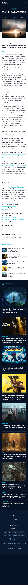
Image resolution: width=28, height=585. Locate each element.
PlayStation (21, 535)
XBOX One (21, 237)
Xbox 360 (15, 535)
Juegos (14, 522)
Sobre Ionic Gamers (8, 546)
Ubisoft (14, 532)
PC (12, 237)
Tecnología (14, 525)
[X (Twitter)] (14, 538)
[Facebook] (17, 538)
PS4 (16, 237)
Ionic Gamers (10, 17)
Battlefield (5, 237)
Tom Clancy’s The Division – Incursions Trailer (13, 228)
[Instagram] (10, 538)
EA (9, 237)
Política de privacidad (19, 546)
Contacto (19, 548)
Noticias (14, 519)
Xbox (5, 535)
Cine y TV (14, 528)
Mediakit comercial (11, 548)
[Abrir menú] (25, 3)
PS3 (9, 535)
